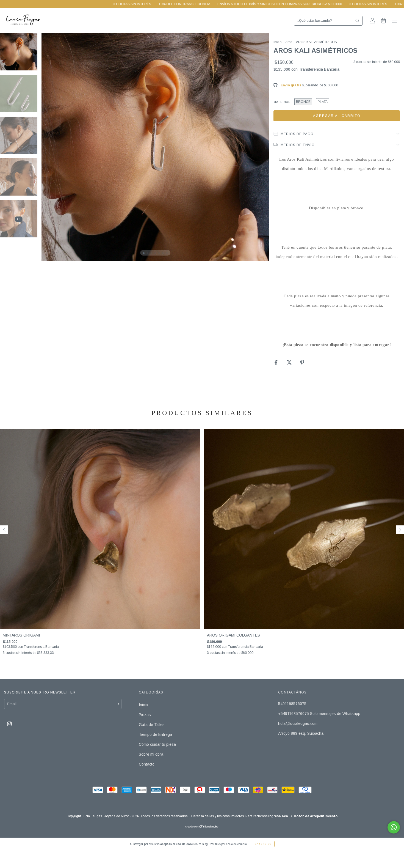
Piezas (145, 714)
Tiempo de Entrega (155, 734)
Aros (288, 42)
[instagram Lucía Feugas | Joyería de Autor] (9, 724)
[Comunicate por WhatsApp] (394, 827)
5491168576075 (292, 703)
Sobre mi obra (151, 754)
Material (281, 101)
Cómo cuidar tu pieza (157, 744)
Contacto (146, 764)
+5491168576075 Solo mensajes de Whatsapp (319, 713)
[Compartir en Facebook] (276, 362)
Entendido (263, 844)
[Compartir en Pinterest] (302, 362)
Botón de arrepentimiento (315, 816)
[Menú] (394, 21)
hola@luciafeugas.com (297, 723)
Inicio (277, 42)
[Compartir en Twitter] (290, 362)
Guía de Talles (152, 724)
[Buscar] (357, 20)
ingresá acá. (278, 816)
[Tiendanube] (202, 827)
